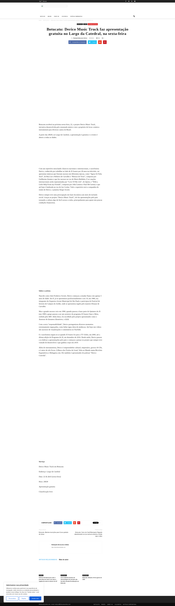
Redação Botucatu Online (80, 38)
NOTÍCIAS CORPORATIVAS (76, 16)
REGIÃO (49, 16)
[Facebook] (125, 1)
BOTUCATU (42, 16)
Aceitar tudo (35, 598)
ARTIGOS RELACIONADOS (48, 559)
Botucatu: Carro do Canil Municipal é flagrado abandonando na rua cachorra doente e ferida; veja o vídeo (88, 534)
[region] (24, 592)
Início (40, 20)
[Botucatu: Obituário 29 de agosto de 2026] (92, 569)
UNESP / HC (56, 16)
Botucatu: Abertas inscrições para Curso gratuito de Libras (53, 533)
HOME (85, 24)
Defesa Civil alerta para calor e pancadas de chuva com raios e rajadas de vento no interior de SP (48, 579)
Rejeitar (24, 598)
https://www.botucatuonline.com (58, 547)
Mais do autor (63, 559)
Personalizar (12, 598)
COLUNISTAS (65, 16)
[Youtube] (134, 1)
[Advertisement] (70, 109)
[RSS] (131, 1)
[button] (134, 16)
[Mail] (128, 1)
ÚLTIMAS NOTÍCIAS (93, 24)
